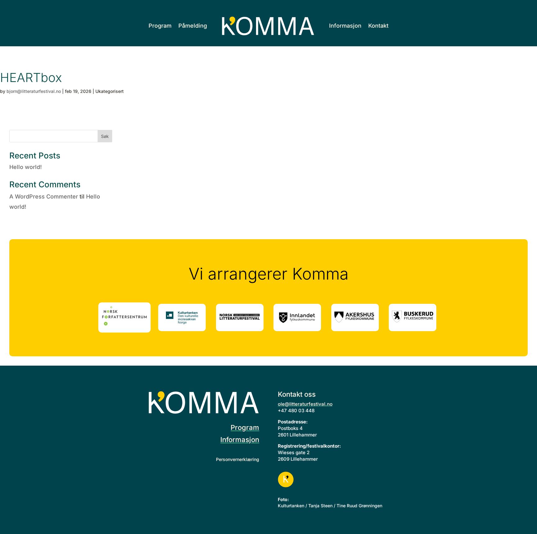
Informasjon (345, 25)
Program (160, 25)
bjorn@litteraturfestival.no (34, 91)
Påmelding (192, 25)
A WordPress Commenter (43, 196)
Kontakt (378, 25)
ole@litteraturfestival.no (305, 404)
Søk (105, 136)
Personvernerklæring (237, 459)
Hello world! (25, 167)
